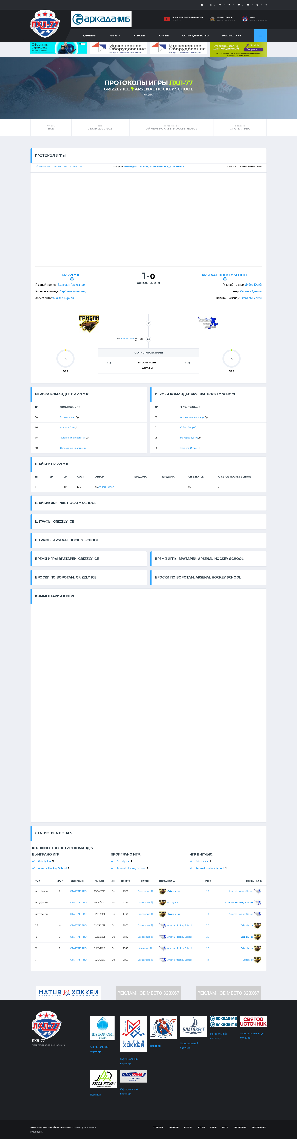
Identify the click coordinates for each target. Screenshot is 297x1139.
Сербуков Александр (73, 291)
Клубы (164, 35)
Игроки (139, 35)
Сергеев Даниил (251, 291)
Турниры (89, 35)
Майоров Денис (189, 437)
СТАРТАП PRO (240, 127)
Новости (174, 1127)
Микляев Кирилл (63, 298)
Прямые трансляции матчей (187, 17)
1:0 (207, 891)
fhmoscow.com (258, 20)
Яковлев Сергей (251, 298)
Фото (225, 1127)
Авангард (144, 948)
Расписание (231, 35)
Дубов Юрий (253, 285)
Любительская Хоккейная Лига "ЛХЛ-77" (52, 1127)
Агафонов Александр (192, 417)
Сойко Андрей (188, 427)
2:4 (207, 902)
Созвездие (144, 891)
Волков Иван (67, 417)
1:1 (208, 959)
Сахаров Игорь (188, 448)
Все (51, 127)
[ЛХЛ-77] (238, 49)
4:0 (207, 914)
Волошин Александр (71, 285)
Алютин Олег (127, 338)
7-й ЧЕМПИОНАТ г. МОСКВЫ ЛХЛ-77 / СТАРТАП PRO (59, 166)
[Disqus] (148, 654)
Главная (148, 94)
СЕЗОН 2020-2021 (100, 127)
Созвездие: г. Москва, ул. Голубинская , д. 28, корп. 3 (154, 166)
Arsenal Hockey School (164, 89)
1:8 (207, 948)
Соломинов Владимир (73, 448)
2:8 (207, 925)
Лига (113, 35)
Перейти (176, 20)
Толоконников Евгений (73, 437)
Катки (213, 1127)
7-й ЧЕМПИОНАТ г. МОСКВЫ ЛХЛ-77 (171, 127)
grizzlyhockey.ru (226, 20)
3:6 (207, 936)
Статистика (240, 1127)
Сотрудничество (195, 35)
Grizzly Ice (117, 89)
